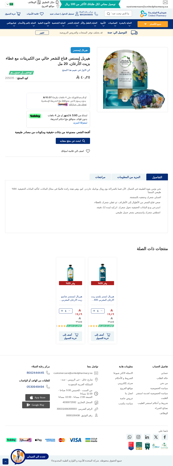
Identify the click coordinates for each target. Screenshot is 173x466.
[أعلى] (5, 461)
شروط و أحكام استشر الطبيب (153, 403)
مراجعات (100, 177)
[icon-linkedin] (147, 437)
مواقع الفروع (48, 6)
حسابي (164, 373)
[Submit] (108, 13)
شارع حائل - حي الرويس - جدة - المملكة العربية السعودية (76, 382)
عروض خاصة (126, 398)
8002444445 (35, 372)
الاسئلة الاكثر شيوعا (123, 373)
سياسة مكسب (125, 403)
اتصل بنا (129, 393)
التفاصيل (157, 177)
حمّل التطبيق (48, 2)
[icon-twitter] (156, 437)
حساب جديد (55, 14)
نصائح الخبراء (161, 408)
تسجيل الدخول (67, 14)
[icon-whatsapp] (129, 437)
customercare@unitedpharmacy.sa (147, 6)
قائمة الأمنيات (32, 14)
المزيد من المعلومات (128, 177)
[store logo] (153, 14)
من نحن (164, 383)
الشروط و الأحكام (124, 378)
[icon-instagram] (138, 437)
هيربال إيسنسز (80, 50)
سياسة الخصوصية (159, 388)
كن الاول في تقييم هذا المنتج (76, 70)
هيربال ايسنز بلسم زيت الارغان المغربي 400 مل (102, 298)
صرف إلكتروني (125, 383)
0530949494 (35, 386)
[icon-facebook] (165, 437)
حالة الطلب (162, 378)
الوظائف (32, 2)
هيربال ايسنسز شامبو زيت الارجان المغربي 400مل (71, 298)
